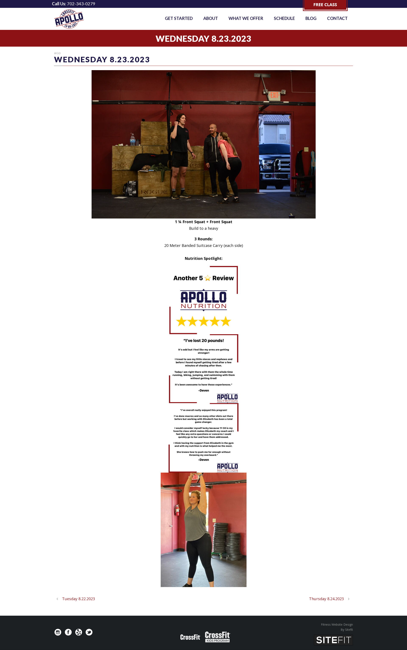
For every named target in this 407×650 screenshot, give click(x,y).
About (210, 18)
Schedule (284, 18)
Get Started (179, 18)
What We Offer (246, 18)
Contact (337, 18)
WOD (57, 53)
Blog (310, 18)
